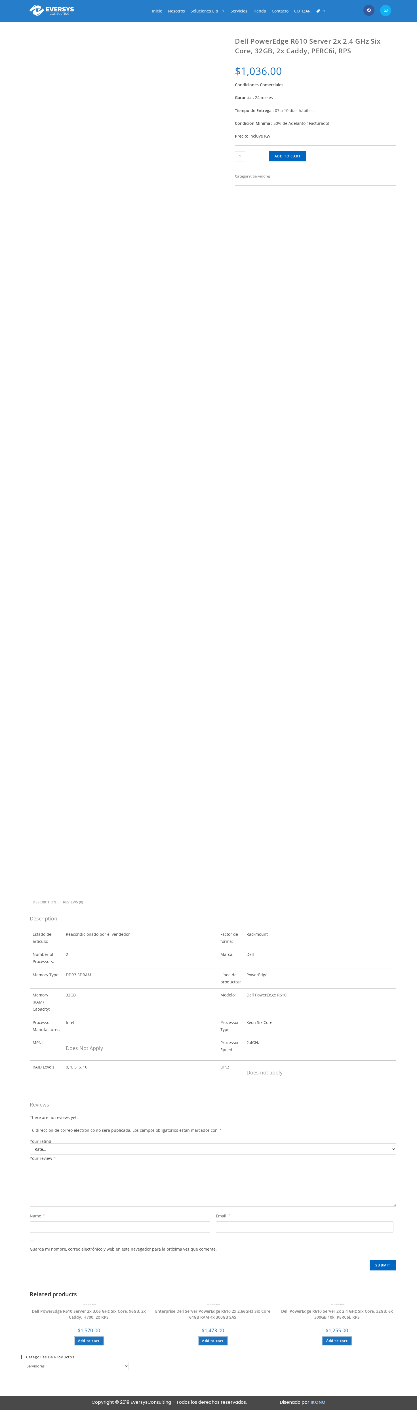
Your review (43, 1158)
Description (44, 902)
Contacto (280, 11)
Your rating (40, 1141)
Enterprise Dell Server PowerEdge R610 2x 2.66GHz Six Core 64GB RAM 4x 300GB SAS (212, 1314)
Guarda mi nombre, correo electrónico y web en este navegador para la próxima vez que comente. (123, 1249)
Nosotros (176, 11)
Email (223, 1216)
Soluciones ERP (205, 11)
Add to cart (288, 156)
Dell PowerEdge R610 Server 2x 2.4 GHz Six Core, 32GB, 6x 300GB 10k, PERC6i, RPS (337, 1314)
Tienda (259, 11)
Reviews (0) (73, 902)
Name (37, 1216)
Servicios (239, 11)
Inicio (157, 11)
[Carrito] (321, 11)
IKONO (318, 1402)
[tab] (44, 902)
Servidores (262, 176)
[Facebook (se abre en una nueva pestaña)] (368, 10)
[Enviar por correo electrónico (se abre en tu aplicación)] (385, 10)
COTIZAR (302, 11)
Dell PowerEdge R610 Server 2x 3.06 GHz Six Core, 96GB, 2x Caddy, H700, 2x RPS (89, 1314)
